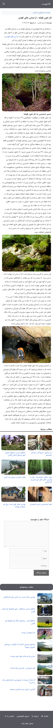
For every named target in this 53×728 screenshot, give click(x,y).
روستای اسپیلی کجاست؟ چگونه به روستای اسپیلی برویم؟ (19, 646)
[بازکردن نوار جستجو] (3, 4)
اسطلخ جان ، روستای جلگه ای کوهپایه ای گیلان (20, 622)
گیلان (34, 13)
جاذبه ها (47, 13)
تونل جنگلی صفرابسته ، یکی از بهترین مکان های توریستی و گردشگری (41, 480)
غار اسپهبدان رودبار (28, 632)
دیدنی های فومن (12, 36)
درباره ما (35, 716)
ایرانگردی (40, 13)
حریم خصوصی (23, 716)
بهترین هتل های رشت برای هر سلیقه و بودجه (14, 505)
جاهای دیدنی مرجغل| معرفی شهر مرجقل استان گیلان (15, 454)
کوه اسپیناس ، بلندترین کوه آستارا (22, 668)
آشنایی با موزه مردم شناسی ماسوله (22, 689)
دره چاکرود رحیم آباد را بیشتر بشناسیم (41, 454)
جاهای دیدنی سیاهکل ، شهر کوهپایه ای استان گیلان (18, 610)
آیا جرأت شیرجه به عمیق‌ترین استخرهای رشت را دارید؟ (18, 681)
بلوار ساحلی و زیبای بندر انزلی (14, 477)
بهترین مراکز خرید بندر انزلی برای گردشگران (19, 597)
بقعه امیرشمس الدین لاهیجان (41, 504)
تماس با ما (9, 716)
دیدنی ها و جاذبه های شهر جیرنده (22, 656)
